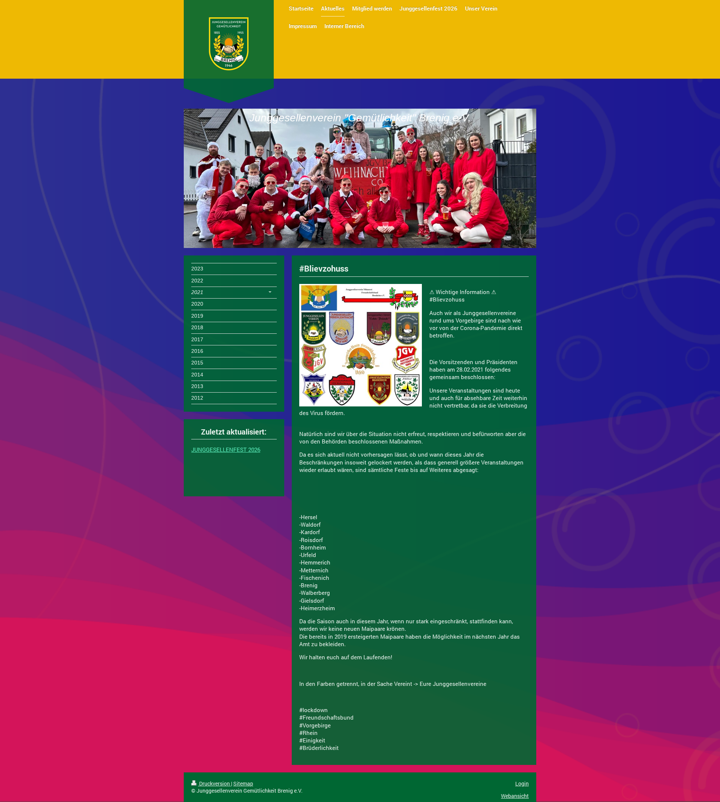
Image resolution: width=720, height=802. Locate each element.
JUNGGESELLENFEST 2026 (225, 449)
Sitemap (243, 783)
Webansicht (515, 795)
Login (522, 783)
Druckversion (214, 783)
